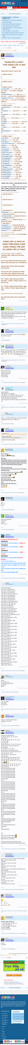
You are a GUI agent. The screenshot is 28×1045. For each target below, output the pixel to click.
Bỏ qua (24, 1039)
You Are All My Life (8, 143)
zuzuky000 (5, 151)
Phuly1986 (6, 382)
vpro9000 (5, 138)
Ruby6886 (6, 178)
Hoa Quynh (6, 154)
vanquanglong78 (12, 709)
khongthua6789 (7, 156)
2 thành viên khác (17, 444)
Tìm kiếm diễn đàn (4, 9)
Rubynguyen (6, 131)
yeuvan (4, 123)
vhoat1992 (10, 382)
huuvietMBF (6, 176)
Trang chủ (4, 7)
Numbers (5, 114)
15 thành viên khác (15, 492)
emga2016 (3, 340)
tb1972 (2, 492)
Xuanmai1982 (3, 725)
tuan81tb (5, 111)
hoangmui (5, 141)
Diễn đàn (9, 7)
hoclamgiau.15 (6, 227)
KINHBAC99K (11, 407)
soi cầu (14, 45)
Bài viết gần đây (13, 9)
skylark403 (6, 161)
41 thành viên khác (16, 578)
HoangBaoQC (7, 158)
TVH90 (4, 127)
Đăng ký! (14, 975)
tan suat (3, 1035)
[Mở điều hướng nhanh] (26, 13)
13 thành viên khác (19, 910)
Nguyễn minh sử (7, 98)
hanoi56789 (10, 323)
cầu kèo (5, 45)
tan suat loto (4, 1036)
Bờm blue (10, 578)
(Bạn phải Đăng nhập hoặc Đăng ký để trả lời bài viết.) (18, 953)
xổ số (18, 45)
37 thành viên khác (18, 407)
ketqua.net (10, 45)
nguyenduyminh (15, 323)
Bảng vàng (15, 7)
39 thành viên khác (16, 848)
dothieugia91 (6, 228)
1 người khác (22, 323)
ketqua (3, 1033)
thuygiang (6, 163)
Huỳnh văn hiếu (7, 152)
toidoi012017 (6, 107)
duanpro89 (5, 89)
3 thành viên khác (19, 709)
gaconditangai (7, 165)
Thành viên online (8, 980)
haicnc (2, 382)
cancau (2, 444)
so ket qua (4, 1038)
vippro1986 (6, 709)
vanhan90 (9, 670)
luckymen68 (7, 933)
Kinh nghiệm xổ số (5, 1020)
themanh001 (6, 171)
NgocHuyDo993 (7, 169)
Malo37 (4, 147)
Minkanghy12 (7, 172)
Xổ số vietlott (4, 1018)
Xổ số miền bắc (4, 1013)
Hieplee (5, 167)
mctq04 (5, 492)
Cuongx (2, 848)
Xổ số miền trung (5, 1015)
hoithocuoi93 (7, 174)
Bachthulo (5, 212)
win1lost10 (5, 149)
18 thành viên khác (16, 382)
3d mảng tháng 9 (16, 1011)
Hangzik (2, 933)
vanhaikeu (6, 889)
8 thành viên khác (15, 889)
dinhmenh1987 (6, 216)
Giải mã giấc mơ (5, 1022)
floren (4, 118)
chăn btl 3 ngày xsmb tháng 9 (19, 1014)
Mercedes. (7, 407)
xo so (3, 1029)
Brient (4, 145)
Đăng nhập (24, 0)
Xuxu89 (2, 578)
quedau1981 (7, 848)
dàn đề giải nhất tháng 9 (17, 1021)
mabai (9, 889)
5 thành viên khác (18, 933)
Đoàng (2, 423)
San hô (4, 140)
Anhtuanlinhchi (7, 94)
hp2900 (4, 121)
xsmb (22, 45)
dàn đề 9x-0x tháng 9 (17, 1023)
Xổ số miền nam (5, 1017)
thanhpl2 (2, 407)
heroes (4, 230)
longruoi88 (6, 160)
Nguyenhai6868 (4, 910)
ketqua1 (3, 1031)
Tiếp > (15, 50)
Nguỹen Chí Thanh (4, 323)
